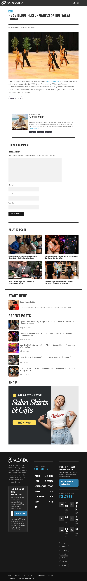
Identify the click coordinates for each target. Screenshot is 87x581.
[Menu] (83, 3)
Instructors (40, 486)
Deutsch (64, 558)
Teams (50, 486)
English (64, 546)
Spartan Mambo (34, 128)
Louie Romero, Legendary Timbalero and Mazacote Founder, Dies (21, 282)
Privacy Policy (15, 529)
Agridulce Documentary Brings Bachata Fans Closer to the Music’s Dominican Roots (23, 257)
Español (64, 550)
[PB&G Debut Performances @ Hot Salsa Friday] (43, 55)
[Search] (74, 3)
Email (10, 194)
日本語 (64, 554)
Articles (49, 476)
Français (64, 562)
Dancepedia (39, 496)
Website (11, 203)
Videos (50, 496)
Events (37, 476)
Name (11, 185)
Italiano (64, 565)
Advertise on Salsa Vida (67, 482)
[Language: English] (78, 3)
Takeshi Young (15, 27)
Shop (36, 501)
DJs (51, 491)
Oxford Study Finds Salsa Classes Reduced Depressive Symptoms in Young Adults (59, 282)
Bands (37, 491)
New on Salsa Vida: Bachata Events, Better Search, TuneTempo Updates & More (61, 257)
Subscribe (20, 513)
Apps (51, 501)
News (10, 11)
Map (36, 506)
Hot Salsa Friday (53, 81)
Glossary (49, 481)
